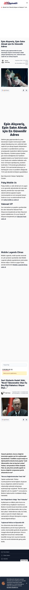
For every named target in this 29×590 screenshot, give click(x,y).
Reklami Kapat (24, 560)
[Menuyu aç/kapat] (27, 3)
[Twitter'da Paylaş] (26, 90)
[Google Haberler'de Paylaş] (5, 90)
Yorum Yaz (6, 365)
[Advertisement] (14, 23)
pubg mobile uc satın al (11, 200)
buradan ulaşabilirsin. (12, 587)
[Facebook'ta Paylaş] (23, 90)
